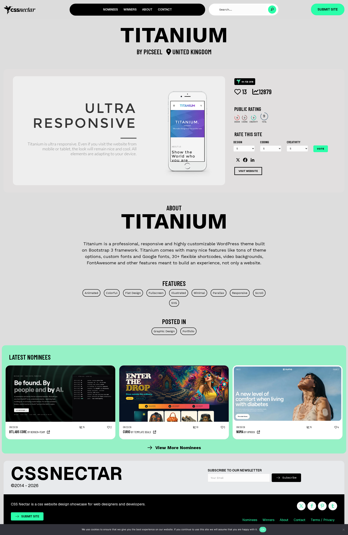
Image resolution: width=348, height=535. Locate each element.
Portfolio (188, 331)
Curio (126, 432)
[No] (343, 529)
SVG (174, 303)
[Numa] (287, 367)
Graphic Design (164, 331)
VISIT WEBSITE (248, 171)
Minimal (199, 293)
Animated (91, 293)
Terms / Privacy (323, 520)
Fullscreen (156, 293)
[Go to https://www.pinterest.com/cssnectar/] (322, 506)
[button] (272, 9)
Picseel (154, 52)
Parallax (218, 293)
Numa (239, 432)
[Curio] (174, 367)
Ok (262, 529)
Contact (299, 520)
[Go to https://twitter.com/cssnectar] (301, 506)
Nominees (249, 520)
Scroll (259, 293)
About (284, 520)
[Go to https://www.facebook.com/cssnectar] (311, 506)
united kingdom (191, 52)
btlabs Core (18, 432)
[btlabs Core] (60, 367)
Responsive (239, 293)
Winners (268, 520)
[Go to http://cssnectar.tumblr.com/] (332, 506)
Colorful (111, 293)
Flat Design (133, 293)
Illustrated (178, 293)
